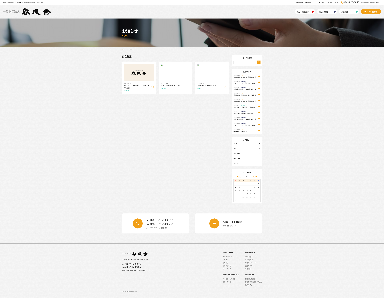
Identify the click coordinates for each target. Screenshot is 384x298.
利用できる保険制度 (229, 279)
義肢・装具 (237, 159)
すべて (236, 144)
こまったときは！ (228, 282)
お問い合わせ (372, 11)
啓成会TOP (227, 252)
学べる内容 (248, 257)
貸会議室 (344, 11)
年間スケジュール (250, 263)
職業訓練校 (323, 11)
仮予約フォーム (250, 285)
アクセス (323, 3)
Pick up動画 (249, 260)
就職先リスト (249, 266)
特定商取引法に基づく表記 (253, 282)
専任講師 (248, 269)
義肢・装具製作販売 (230, 274)
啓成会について (312, 3)
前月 (239, 177)
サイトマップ (333, 3)
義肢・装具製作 (303, 11)
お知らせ (301, 3)
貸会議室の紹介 (250, 279)
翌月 (254, 177)
